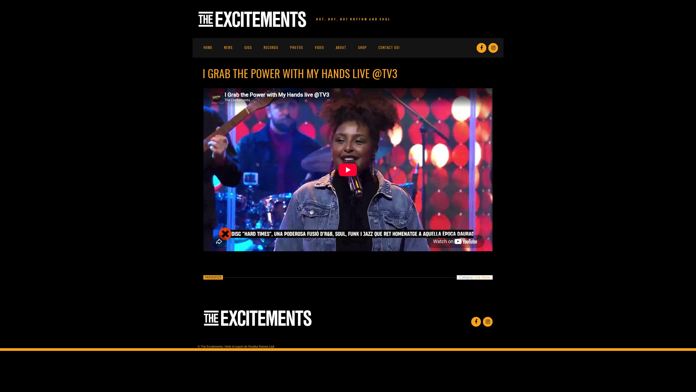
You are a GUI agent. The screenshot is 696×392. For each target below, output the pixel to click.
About (341, 47)
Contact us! (389, 47)
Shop (362, 47)
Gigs (248, 47)
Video (319, 47)
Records (271, 47)
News (228, 47)
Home (208, 47)
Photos (296, 47)
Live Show (482, 277)
